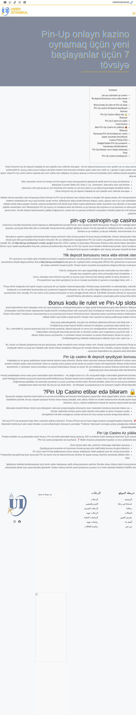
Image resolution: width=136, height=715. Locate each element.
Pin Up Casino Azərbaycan (114, 156)
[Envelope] (5, 2)
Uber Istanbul (19, 10)
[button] (134, 13)
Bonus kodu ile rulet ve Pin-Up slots (110, 105)
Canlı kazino (121, 124)
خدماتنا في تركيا (125, 504)
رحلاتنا (129, 508)
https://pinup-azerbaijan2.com (54, 262)
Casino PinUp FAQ (118, 140)
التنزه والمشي (92, 504)
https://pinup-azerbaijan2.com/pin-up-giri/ (34, 243)
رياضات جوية (92, 522)
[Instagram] (19, 2)
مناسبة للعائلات (91, 526)
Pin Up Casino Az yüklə (116, 121)
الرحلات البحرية (91, 508)
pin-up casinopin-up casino (114, 95)
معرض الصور (126, 517)
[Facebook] (24, 2)
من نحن (128, 526)
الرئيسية (128, 499)
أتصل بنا (128, 522)
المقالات (128, 513)
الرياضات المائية (91, 517)
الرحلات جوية (92, 513)
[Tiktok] (14, 2)
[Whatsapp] (10, 2)
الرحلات (94, 499)
